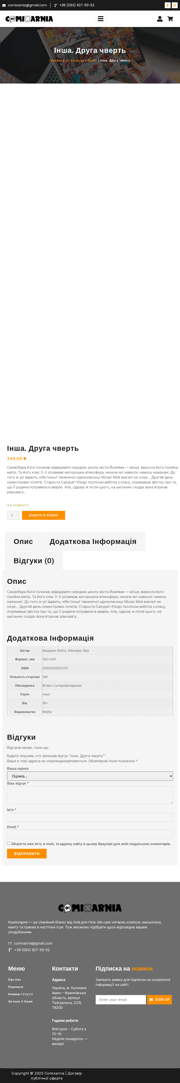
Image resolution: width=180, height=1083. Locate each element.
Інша (46, 694)
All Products (74, 60)
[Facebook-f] (168, 5)
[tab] (23, 541)
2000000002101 (55, 668)
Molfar (47, 712)
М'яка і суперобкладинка (62, 685)
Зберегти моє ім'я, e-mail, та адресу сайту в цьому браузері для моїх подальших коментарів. (91, 844)
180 (45, 677)
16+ (45, 703)
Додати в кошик (43, 515)
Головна (55, 60)
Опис (23, 541)
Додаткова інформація (93, 541)
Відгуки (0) (34, 560)
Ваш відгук (18, 783)
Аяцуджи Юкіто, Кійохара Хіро (65, 650)
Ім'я (11, 809)
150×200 (49, 659)
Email (13, 827)
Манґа (92, 60)
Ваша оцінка (17, 768)
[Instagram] (175, 5)
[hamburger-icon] (100, 18)
